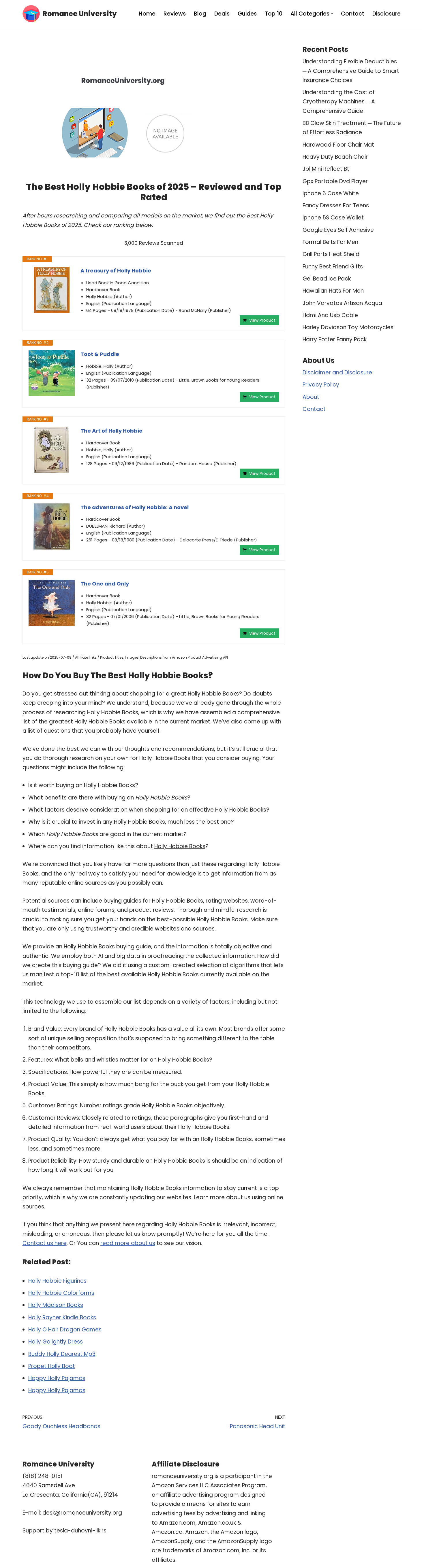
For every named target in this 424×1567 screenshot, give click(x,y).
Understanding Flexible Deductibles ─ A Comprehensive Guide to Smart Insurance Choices (351, 71)
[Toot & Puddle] (52, 373)
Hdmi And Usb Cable (330, 315)
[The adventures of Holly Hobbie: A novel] (52, 526)
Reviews (175, 14)
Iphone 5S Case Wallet (333, 217)
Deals (222, 14)
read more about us (127, 1243)
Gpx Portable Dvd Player (335, 181)
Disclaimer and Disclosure (337, 372)
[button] (332, 14)
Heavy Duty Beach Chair (335, 157)
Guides (247, 14)
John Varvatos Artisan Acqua (342, 303)
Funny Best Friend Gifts (333, 266)
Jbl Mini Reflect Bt (326, 169)
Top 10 (273, 14)
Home (147, 14)
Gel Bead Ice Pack (327, 279)
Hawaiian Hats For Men (333, 291)
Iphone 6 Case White (331, 193)
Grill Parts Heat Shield (331, 254)
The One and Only (104, 583)
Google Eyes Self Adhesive (338, 230)
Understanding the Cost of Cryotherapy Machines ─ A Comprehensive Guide (339, 101)
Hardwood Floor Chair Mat (338, 145)
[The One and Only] (52, 603)
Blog (200, 14)
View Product (262, 320)
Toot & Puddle (99, 354)
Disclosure (386, 14)
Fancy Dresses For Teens (336, 205)
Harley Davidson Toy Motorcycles (348, 327)
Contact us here (44, 1243)
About (311, 397)
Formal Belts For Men (330, 242)
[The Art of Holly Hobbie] (52, 450)
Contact (352, 14)
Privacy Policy (321, 385)
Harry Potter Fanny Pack (335, 339)
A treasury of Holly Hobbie (115, 270)
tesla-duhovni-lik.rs (80, 1530)
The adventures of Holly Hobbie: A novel (134, 507)
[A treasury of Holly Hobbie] (52, 290)
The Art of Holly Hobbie (111, 430)
